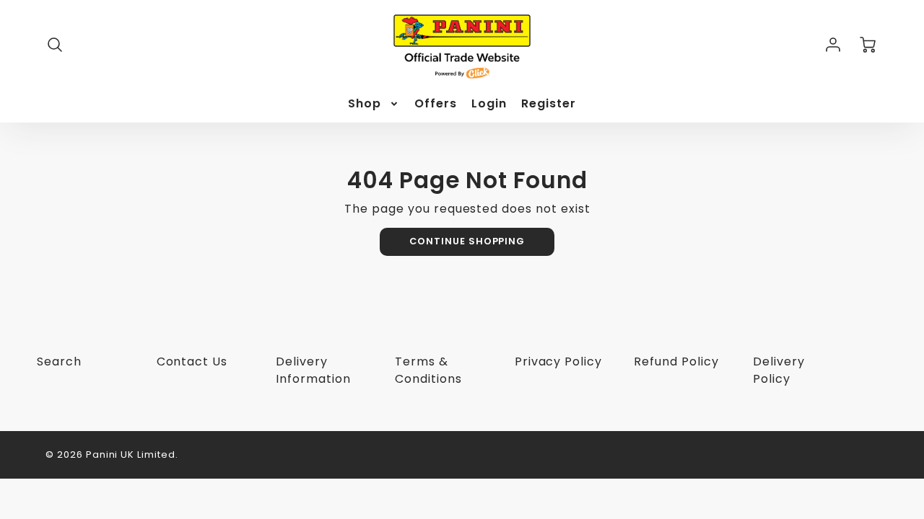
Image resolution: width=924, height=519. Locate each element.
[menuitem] (374, 104)
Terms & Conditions (428, 370)
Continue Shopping (467, 241)
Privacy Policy (558, 361)
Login (489, 104)
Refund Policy (676, 361)
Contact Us (192, 361)
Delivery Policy (779, 370)
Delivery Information (313, 370)
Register (548, 104)
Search (59, 361)
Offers (435, 104)
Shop (364, 104)
